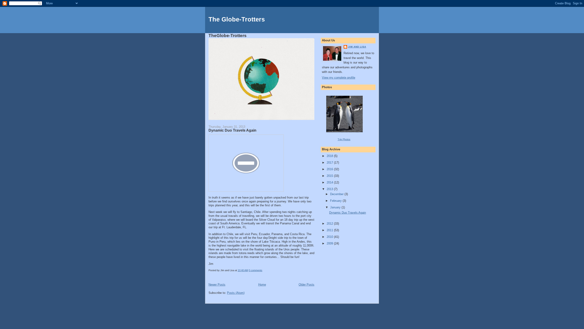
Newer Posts (217, 284)
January (336, 207)
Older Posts (306, 284)
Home (262, 284)
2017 (330, 162)
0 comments (255, 270)
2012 (330, 223)
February (336, 200)
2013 (330, 189)
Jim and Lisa (357, 46)
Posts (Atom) (236, 293)
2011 (330, 230)
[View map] (246, 190)
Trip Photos (344, 139)
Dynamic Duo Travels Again (232, 130)
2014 (330, 182)
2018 (330, 156)
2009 (330, 243)
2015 (330, 176)
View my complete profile (338, 77)
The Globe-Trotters (237, 19)
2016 (330, 169)
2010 (330, 237)
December (337, 194)
